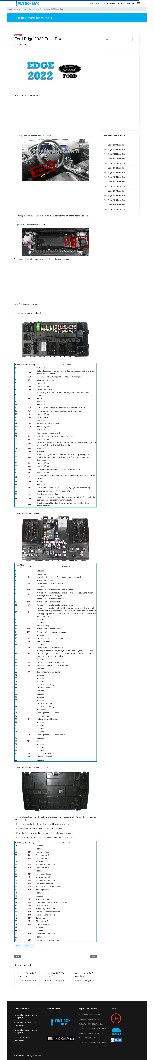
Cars (98, 3)
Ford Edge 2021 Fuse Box (114, 209)
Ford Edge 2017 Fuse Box (114, 191)
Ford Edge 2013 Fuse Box (114, 172)
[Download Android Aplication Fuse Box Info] (125, 1030)
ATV (120, 3)
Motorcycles (109, 3)
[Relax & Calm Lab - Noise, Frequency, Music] (61, 1038)
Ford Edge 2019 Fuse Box (114, 200)
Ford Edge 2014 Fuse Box (114, 177)
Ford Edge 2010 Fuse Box (114, 158)
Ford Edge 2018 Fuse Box (114, 195)
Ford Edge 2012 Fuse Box (114, 168)
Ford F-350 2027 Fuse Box (83, 974)
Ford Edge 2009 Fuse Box (114, 154)
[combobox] (118, 39)
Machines (129, 3)
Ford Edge (28, 946)
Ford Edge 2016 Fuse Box (114, 186)
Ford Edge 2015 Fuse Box (114, 181)
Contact (114, 1009)
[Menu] (138, 3)
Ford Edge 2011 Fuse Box (114, 163)
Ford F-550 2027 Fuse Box (26, 974)
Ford (16, 44)
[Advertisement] (55, 114)
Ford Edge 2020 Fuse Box (114, 204)
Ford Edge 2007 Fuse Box (114, 145)
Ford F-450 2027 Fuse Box (54, 974)
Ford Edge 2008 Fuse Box (114, 149)
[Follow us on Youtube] (125, 1018)
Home (90, 3)
